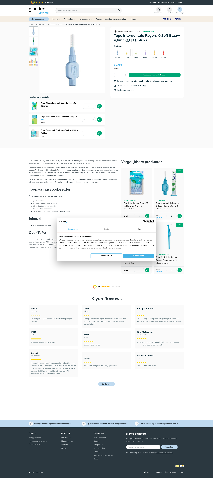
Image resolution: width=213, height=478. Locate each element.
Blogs (173, 2)
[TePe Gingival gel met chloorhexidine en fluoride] (34, 106)
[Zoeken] (118, 10)
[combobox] (88, 10)
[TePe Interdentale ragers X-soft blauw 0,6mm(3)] (136, 183)
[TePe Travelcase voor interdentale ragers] (34, 119)
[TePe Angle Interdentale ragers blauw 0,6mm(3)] (169, 237)
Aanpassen (105, 256)
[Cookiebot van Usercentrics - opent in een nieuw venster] (144, 221)
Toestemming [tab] (73, 229)
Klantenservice (163, 2)
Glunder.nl (39, 472)
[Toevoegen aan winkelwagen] (99, 106)
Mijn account (149, 472)
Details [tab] (106, 229)
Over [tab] (140, 229)
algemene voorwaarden (164, 453)
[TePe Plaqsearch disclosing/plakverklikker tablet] (34, 133)
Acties (180, 2)
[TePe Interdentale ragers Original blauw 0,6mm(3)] (169, 183)
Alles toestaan (138, 256)
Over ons (153, 2)
